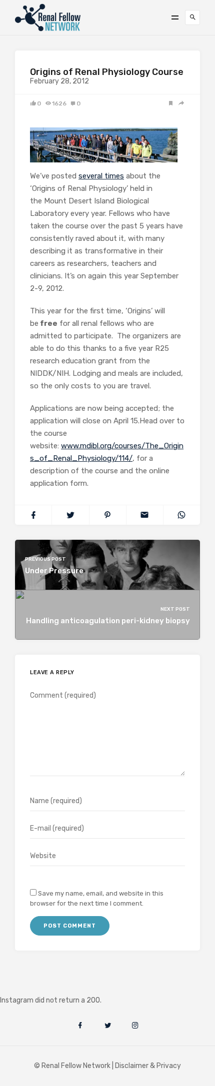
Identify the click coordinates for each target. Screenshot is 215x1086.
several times (101, 175)
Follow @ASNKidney (59, 985)
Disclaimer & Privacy (148, 1066)
